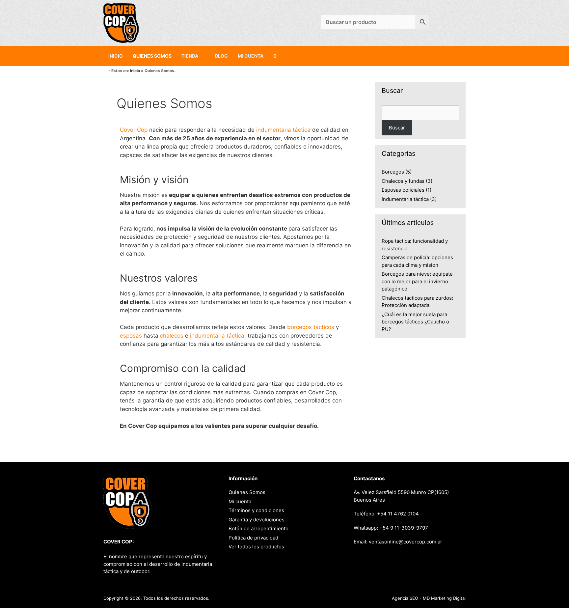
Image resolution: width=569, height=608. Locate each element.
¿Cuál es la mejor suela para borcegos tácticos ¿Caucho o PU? (415, 321)
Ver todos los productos (256, 546)
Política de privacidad (253, 538)
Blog (221, 56)
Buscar (397, 127)
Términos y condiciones (256, 510)
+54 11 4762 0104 (398, 514)
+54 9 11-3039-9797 (403, 528)
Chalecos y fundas (403, 181)
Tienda (189, 56)
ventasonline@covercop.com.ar (405, 542)
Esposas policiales (403, 190)
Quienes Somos (152, 56)
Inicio (115, 56)
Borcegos (393, 172)
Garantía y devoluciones (256, 519)
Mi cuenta (250, 56)
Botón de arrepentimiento (258, 528)
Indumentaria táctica (405, 199)
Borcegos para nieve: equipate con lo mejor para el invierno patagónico (417, 281)
